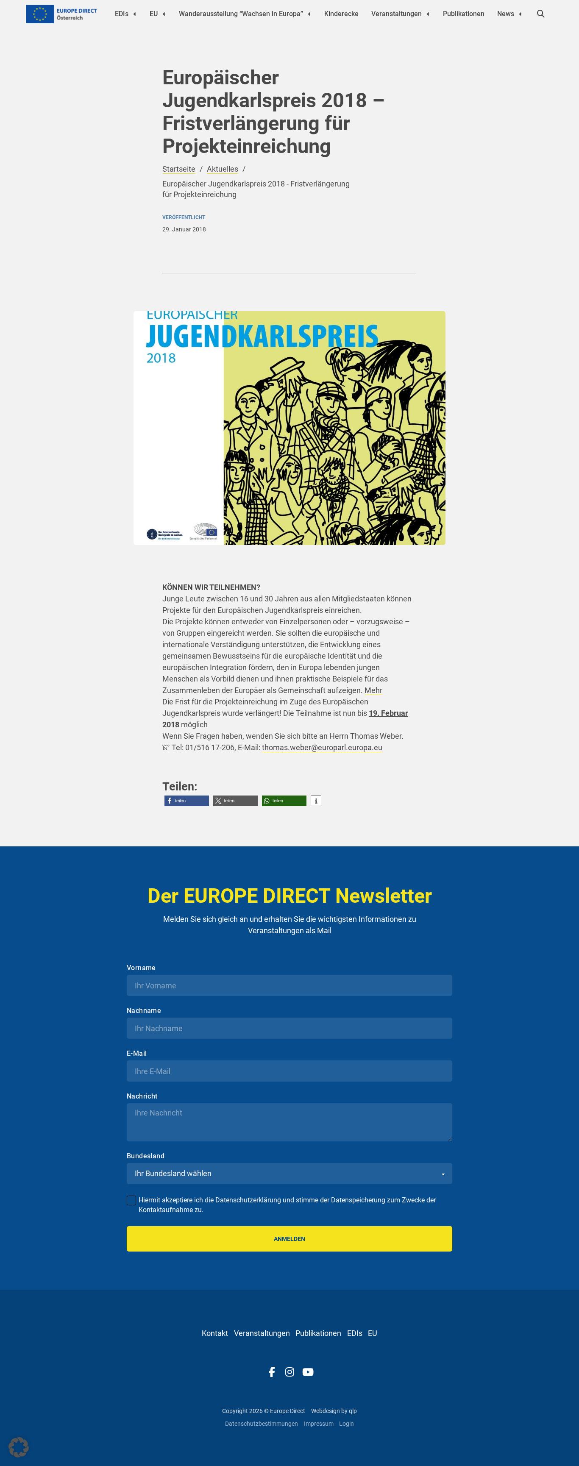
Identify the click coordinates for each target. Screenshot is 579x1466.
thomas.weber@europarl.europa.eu (322, 747)
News (505, 14)
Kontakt (215, 1333)
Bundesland (145, 1156)
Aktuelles (222, 168)
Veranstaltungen (396, 14)
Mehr (373, 690)
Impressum (319, 1423)
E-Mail (137, 1053)
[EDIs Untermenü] (135, 14)
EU (154, 14)
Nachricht (142, 1096)
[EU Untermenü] (164, 14)
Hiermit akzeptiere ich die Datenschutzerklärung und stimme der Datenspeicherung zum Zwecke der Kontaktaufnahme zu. (287, 1204)
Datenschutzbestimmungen (261, 1423)
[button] (186, 801)
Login (346, 1423)
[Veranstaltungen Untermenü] (428, 14)
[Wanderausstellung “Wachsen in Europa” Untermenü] (309, 14)
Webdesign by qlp (334, 1411)
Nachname (144, 1010)
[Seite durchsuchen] (541, 14)
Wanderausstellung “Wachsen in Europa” (241, 14)
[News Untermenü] (520, 14)
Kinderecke (341, 14)
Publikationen (463, 14)
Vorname (141, 968)
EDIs (121, 14)
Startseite (178, 168)
